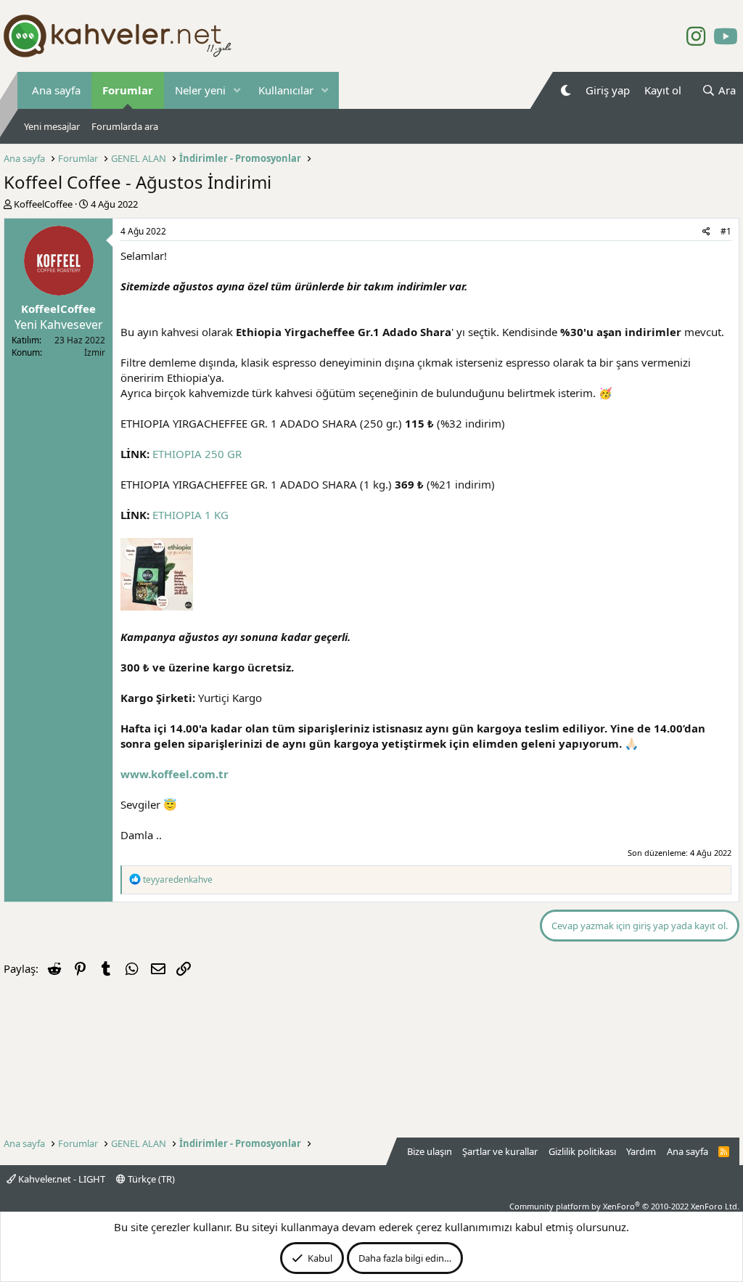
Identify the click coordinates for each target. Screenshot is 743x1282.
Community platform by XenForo (624, 1206)
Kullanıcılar (285, 90)
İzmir (94, 352)
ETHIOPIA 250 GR (197, 453)
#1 (726, 231)
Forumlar (127, 90)
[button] (237, 90)
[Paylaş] (706, 232)
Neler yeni (200, 90)
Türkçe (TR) (150, 1178)
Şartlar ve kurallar (500, 1151)
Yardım (641, 1151)
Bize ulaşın (429, 1151)
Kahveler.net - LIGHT (60, 1178)
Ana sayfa (56, 90)
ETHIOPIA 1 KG (190, 514)
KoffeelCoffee (43, 204)
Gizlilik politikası (582, 1151)
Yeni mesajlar (52, 126)
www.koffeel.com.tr (174, 774)
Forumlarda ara (124, 126)
